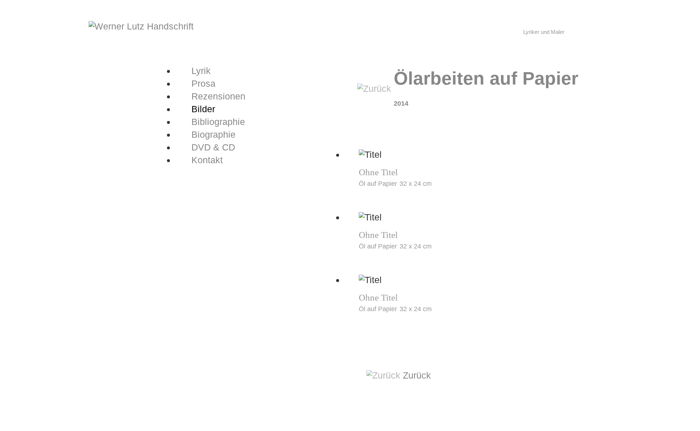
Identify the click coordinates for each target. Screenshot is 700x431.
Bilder (203, 109)
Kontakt (207, 160)
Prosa (203, 83)
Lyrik (201, 71)
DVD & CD (213, 147)
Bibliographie (218, 122)
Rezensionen (218, 96)
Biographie (213, 134)
